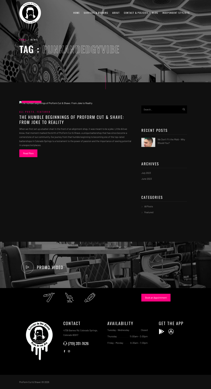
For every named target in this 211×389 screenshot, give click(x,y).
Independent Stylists (176, 12)
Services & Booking (96, 12)
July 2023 (146, 172)
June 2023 (146, 178)
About (116, 12)
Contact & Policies (136, 12)
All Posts (27, 111)
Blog (155, 12)
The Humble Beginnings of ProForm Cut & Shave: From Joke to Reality (71, 120)
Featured (44, 111)
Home (76, 12)
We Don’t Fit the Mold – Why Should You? (171, 141)
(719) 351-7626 (78, 343)
